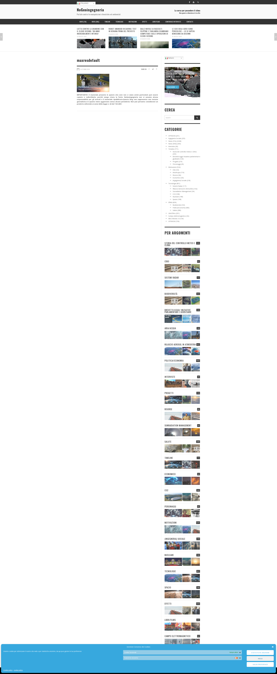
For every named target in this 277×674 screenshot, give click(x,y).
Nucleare (176, 197)
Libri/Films (172, 213)
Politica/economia (179, 208)
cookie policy (18, 670)
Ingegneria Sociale (174, 138)
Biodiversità (177, 205)
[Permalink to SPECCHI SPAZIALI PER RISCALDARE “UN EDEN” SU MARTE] (186, 578)
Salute (175, 210)
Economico (177, 178)
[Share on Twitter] (152, 69)
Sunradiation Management (182, 191)
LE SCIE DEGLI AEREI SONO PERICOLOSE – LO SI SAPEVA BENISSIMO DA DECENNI (151, 31)
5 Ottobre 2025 (85, 69)
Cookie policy (8, 670)
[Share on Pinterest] (156, 69)
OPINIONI (171, 136)
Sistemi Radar (177, 186)
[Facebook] (189, 2)
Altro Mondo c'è (174, 219)
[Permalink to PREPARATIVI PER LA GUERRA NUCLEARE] (173, 562)
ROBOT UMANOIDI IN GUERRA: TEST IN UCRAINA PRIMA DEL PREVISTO (91, 30)
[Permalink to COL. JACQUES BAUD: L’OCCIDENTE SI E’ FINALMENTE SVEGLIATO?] (186, 383)
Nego (260, 658)
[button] (273, 647)
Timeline (171, 149)
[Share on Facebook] (149, 69)
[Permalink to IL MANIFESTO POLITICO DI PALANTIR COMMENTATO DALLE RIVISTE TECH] (195, 545)
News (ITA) (172, 141)
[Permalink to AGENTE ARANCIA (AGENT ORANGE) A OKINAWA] (173, 448)
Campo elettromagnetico (177, 216)
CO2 (174, 194)
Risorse (175, 175)
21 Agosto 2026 (81, 34)
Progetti (175, 162)
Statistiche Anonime (260, 653)
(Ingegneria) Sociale (179, 180)
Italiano (84, 3)
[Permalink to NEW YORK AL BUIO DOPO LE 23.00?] (186, 481)
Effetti (170, 202)
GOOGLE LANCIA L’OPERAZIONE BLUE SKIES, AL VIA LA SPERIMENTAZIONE (186, 30)
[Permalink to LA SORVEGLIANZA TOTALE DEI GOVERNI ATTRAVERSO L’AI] (186, 545)
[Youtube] (194, 2)
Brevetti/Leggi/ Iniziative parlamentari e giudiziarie (178, 311)
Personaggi (177, 164)
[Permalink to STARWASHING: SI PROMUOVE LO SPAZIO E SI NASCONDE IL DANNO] (195, 594)
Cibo (174, 170)
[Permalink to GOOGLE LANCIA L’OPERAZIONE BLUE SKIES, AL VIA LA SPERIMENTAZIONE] (186, 42)
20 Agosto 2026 (113, 39)
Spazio (175, 199)
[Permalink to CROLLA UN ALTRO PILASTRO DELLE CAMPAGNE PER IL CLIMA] (195, 497)
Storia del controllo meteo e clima (184, 152)
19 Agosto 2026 (177, 34)
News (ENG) (172, 144)
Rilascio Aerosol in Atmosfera (183, 189)
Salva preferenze (260, 664)
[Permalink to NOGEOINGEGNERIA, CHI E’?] (173, 383)
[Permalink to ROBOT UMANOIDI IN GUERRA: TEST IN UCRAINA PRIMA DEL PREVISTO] (91, 42)
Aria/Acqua (176, 172)
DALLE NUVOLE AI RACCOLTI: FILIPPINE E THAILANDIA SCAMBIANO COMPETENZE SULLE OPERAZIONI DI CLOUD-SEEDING (123, 32)
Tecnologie (172, 183)
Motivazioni (172, 167)
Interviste (171, 146)
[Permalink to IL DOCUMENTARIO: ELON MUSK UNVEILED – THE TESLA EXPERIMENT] (195, 627)
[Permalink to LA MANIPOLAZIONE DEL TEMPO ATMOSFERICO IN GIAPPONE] (186, 252)
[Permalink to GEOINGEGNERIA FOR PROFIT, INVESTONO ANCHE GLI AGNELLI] (195, 481)
